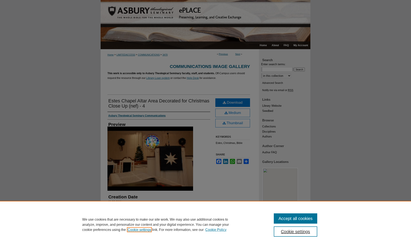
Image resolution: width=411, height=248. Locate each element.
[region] (205, 224)
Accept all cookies (295, 218)
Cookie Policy (215, 230)
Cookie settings (139, 230)
